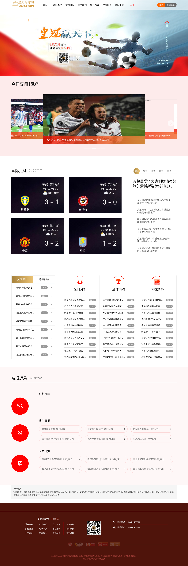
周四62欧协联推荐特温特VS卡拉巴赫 (26, 304)
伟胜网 (67, 492)
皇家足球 (31, 495)
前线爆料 (157, 289)
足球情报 (22, 279)
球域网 (16, 492)
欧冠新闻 (56, 533)
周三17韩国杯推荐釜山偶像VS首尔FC (26, 338)
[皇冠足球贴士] (25, 5)
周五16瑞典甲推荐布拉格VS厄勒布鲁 (26, 313)
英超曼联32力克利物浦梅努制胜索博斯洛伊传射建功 (154, 183)
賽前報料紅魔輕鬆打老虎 (152, 312)
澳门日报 (44, 420)
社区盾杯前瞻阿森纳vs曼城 (75, 325)
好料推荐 (44, 393)
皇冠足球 (74, 492)
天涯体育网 (122, 492)
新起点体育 (48, 492)
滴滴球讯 (105, 492)
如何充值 (29, 529)
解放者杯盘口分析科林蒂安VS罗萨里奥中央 (75, 312)
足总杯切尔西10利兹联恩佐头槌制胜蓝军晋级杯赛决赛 (154, 249)
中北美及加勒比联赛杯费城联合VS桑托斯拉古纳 (114, 331)
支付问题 (43, 524)
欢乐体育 (83, 492)
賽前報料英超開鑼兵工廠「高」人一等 (152, 325)
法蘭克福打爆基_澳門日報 (146, 429)
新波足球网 (148, 492)
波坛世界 (39, 492)
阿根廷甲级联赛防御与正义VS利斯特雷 (114, 350)
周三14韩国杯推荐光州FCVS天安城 (26, 355)
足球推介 (57, 5)
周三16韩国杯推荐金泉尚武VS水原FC (26, 346)
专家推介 (70, 5)
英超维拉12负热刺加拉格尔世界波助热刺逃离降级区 (154, 211)
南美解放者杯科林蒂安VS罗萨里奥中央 (114, 300)
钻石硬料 (23, 495)
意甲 (161, 171)
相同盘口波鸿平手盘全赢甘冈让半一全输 (26, 329)
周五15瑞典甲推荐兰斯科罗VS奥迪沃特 (26, 321)
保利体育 (131, 492)
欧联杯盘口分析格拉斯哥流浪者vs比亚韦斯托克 (75, 319)
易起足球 (113, 492)
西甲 (145, 171)
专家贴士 (43, 533)
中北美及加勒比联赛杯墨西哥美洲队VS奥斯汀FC (114, 319)
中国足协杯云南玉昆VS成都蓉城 (114, 357)
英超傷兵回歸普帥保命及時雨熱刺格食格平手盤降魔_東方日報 (150, 469)
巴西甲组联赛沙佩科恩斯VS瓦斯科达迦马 (114, 338)
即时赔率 (107, 5)
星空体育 (55, 495)
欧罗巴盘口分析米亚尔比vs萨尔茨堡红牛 (75, 306)
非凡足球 (139, 492)
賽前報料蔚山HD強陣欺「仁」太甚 (152, 300)
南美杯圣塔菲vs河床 (150, 306)
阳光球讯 (167, 492)
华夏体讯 (31, 492)
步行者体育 (158, 492)
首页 (45, 5)
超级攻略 (44, 279)
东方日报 (44, 451)
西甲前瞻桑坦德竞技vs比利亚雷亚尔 (75, 331)
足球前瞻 (118, 289)
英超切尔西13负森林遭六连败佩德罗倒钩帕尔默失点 (154, 220)
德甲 (153, 171)
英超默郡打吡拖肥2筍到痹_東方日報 (150, 459)
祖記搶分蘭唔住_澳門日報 (100, 429)
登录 (161, 5)
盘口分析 (80, 289)
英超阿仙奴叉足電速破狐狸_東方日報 (105, 469)
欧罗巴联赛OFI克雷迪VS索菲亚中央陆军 (114, 312)
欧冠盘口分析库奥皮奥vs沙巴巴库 (75, 350)
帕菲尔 (98, 492)
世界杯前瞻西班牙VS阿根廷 (75, 357)
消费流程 (29, 524)
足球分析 (43, 529)
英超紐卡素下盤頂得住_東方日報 (58, 469)
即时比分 (94, 5)
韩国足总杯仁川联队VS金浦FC (114, 344)
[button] (17, 123)
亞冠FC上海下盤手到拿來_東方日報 (59, 459)
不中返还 (29, 533)
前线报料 (56, 529)
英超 (137, 171)
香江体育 (39, 495)
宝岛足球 (23, 492)
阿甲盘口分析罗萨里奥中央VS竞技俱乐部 (75, 344)
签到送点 (171, 5)
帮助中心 (119, 5)
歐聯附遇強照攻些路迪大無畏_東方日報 (105, 459)
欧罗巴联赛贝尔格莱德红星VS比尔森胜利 (114, 306)
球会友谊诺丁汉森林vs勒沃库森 (152, 357)
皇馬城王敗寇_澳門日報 (144, 439)
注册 (132, 5)
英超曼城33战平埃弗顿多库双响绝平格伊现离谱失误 (154, 230)
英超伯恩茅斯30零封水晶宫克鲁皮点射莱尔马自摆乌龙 (154, 201)
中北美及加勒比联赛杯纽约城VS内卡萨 (114, 325)
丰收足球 (47, 495)
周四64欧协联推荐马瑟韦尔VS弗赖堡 (26, 287)
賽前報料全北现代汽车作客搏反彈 (152, 350)
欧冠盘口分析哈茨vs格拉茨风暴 (75, 338)
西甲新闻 (70, 529)
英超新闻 (70, 524)
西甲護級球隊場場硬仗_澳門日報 (58, 439)
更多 (169, 171)
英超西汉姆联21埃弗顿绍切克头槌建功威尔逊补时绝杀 (154, 240)
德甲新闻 (70, 533)
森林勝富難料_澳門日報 (53, 429)
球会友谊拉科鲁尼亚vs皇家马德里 (152, 344)
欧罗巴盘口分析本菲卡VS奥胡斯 (75, 300)
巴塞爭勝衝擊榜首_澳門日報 (101, 439)
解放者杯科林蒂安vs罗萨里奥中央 (152, 331)
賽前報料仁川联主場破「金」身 (152, 338)
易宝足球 (91, 492)
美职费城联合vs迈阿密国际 (152, 319)
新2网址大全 (59, 492)
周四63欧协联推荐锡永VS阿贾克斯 (26, 296)
